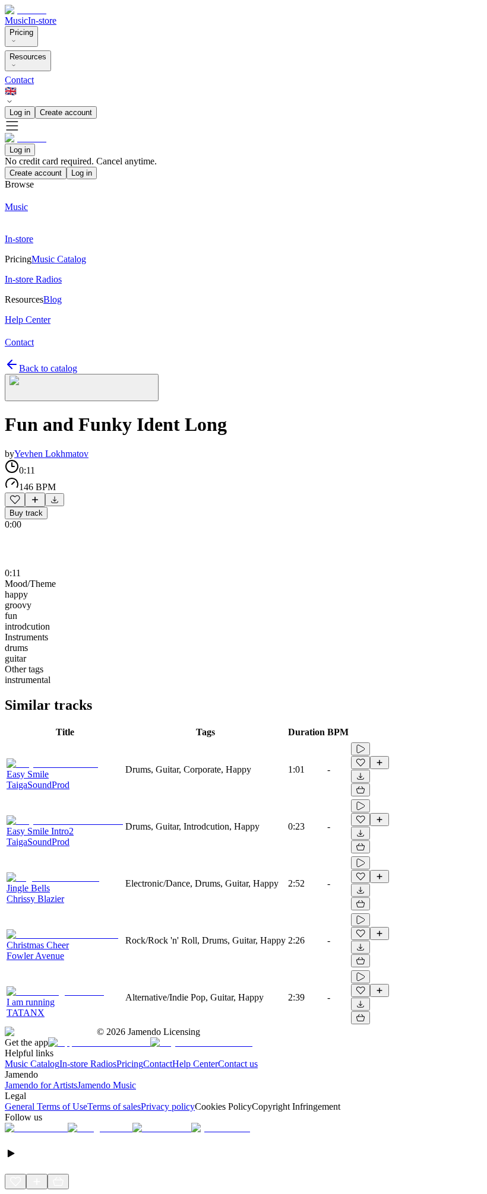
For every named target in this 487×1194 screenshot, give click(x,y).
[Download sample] (54, 499)
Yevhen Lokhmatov (51, 454)
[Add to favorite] (15, 500)
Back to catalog (48, 368)
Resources (28, 56)
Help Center (195, 1064)
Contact (19, 80)
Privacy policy (168, 1106)
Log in (20, 112)
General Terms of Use (46, 1106)
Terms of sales (114, 1106)
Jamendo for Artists (41, 1085)
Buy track (26, 513)
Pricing (21, 32)
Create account (66, 112)
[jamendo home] (25, 10)
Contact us (238, 1064)
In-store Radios (87, 1064)
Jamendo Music (106, 1085)
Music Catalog (32, 1064)
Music (16, 20)
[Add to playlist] (35, 500)
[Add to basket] (360, 789)
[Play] (82, 387)
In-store (42, 20)
